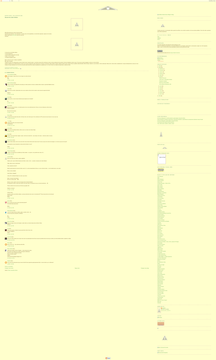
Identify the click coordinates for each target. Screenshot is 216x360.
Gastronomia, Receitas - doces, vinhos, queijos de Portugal (168, 241)
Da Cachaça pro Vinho (161, 225)
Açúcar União (159, 184)
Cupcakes (159, 222)
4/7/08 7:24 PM (10, 198)
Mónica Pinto (9, 221)
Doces (11, 68)
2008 (160, 67)
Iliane (8, 134)
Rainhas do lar (160, 275)
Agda (158, 177)
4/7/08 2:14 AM (10, 86)
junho (161, 86)
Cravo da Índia (160, 218)
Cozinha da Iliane (160, 214)
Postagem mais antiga (145, 268)
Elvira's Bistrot (159, 236)
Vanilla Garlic (159, 298)
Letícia (8, 128)
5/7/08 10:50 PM (10, 240)
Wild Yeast (159, 301)
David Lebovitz (160, 228)
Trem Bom (159, 294)
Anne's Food (159, 181)
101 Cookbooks (160, 176)
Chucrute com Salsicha (161, 203)
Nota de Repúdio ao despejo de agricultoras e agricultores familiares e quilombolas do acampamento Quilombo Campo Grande (180, 119)
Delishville (159, 229)
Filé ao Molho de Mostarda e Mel (165, 84)
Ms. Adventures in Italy (161, 262)
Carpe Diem (159, 199)
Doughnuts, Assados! (163, 81)
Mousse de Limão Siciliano (11, 17)
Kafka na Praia (160, 248)
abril (160, 89)
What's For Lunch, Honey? (162, 300)
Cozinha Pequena (160, 217)
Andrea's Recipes (160, 180)
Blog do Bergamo (160, 194)
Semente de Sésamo (161, 279)
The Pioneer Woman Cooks (162, 290)
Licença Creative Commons (175, 52)
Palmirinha (159, 266)
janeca (8, 200)
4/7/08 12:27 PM (10, 125)
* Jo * (8, 121)
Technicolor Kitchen (160, 289)
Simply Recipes (160, 281)
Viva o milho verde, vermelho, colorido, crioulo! (165, 123)
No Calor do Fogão (160, 264)
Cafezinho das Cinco (161, 195)
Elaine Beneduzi (10, 210)
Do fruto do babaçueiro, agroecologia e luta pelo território (167, 120)
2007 (160, 95)
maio (161, 87)
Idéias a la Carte (160, 245)
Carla (8, 97)
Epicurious (159, 237)
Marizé (8, 105)
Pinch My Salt (159, 271)
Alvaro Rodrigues (160, 179)
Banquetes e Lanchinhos (161, 192)
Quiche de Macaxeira (161, 274)
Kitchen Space (160, 249)
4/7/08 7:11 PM (10, 189)
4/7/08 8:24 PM (10, 207)
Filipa (8, 88)
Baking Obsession (160, 191)
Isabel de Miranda (10, 82)
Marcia (8, 115)
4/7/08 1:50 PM (10, 131)
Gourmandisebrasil (10, 74)
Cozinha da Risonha (161, 215)
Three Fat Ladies (160, 293)
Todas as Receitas (16, 68)
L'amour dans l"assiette (161, 251)
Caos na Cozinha (160, 198)
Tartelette (159, 287)
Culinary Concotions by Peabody (163, 221)
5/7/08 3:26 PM (10, 225)
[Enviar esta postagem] (20, 68)
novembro (161, 70)
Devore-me (159, 232)
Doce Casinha (159, 233)
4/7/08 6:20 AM (10, 94)
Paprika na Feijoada (161, 268)
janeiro (161, 93)
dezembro (161, 68)
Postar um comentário (9, 266)
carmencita (9, 236)
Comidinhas (159, 210)
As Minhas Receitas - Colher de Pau (163, 183)
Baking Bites (159, 190)
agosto (161, 75)
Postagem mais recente (9, 268)
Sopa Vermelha (160, 283)
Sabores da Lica (160, 278)
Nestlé (158, 263)
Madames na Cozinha (161, 259)
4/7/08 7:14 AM (10, 112)
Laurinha (9, 156)
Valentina (9, 260)
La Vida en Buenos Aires (161, 255)
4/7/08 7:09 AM (10, 102)
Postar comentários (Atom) (12, 270)
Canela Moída (159, 196)
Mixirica (158, 260)
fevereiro (161, 92)
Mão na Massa (10, 248)
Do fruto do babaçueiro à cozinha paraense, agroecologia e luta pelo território (171, 118)
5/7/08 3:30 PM (10, 234)
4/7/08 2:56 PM (10, 148)
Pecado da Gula (160, 270)
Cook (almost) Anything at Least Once (164, 213)
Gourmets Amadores (161, 244)
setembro (161, 73)
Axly (8, 228)
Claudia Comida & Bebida (162, 206)
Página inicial (77, 268)
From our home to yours (161, 240)
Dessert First (159, 230)
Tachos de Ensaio (160, 286)
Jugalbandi (159, 247)
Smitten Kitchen (160, 282)
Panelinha (159, 267)
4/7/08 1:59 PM (10, 137)
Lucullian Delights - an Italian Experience (164, 256)
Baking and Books (160, 188)
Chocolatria (159, 202)
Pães (158, 36)
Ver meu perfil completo (165, 310)
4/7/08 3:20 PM (10, 154)
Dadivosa (159, 226)
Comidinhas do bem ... (161, 211)
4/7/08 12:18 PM (10, 118)
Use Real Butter (160, 297)
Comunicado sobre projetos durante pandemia (165, 122)
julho (160, 76)
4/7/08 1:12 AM (10, 80)
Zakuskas (159, 302)
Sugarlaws (159, 285)
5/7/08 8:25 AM (10, 218)
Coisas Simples (160, 207)
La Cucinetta (159, 252)
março (161, 90)
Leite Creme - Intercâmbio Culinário (165, 79)
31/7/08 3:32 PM (10, 258)
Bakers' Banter (160, 187)
